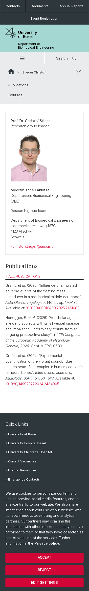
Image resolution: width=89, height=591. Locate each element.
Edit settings (44, 582)
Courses (15, 95)
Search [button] (62, 58)
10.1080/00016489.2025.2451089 (53, 308)
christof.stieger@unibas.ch (34, 246)
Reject (44, 570)
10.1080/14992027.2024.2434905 (32, 384)
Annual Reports (71, 6)
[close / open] (79, 72)
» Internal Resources (21, 470)
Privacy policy (46, 543)
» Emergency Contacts (22, 479)
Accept (44, 557)
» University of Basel (21, 434)
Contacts (13, 6)
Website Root (11, 71)
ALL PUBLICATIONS (24, 276)
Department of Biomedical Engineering (36, 45)
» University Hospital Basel (25, 443)
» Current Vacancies (20, 461)
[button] (22, 58)
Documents (39, 6)
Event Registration (44, 18)
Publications (18, 85)
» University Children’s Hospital (28, 452)
